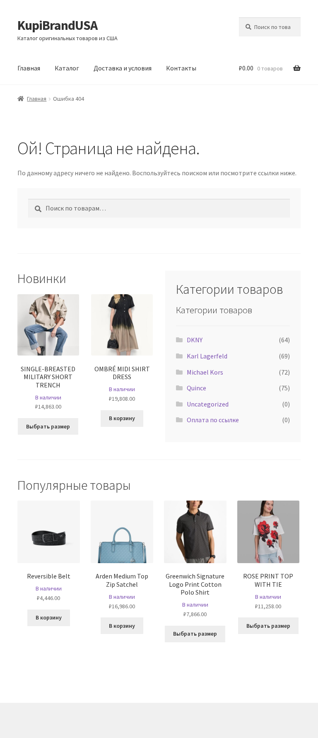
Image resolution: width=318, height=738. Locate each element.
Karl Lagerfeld (207, 356)
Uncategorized (208, 404)
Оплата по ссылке (213, 420)
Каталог (67, 68)
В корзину (122, 418)
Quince (196, 388)
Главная (28, 68)
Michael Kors (205, 372)
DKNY (194, 340)
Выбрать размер (48, 426)
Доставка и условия (123, 68)
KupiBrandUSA (57, 25)
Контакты (181, 68)
